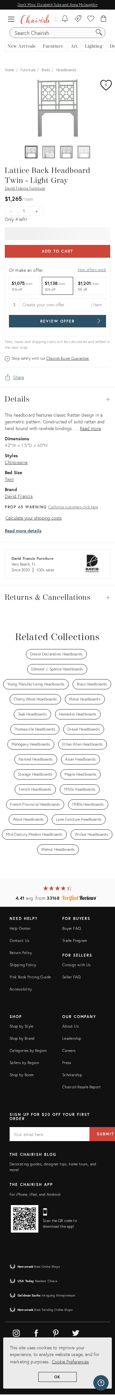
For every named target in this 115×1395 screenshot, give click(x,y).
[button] (13, 19)
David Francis (19, 496)
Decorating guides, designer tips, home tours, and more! (53, 1167)
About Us (70, 1026)
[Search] (99, 32)
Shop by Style (22, 1026)
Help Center (20, 928)
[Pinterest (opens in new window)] (55, 1332)
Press (66, 1062)
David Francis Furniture (25, 188)
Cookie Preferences (70, 1362)
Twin (9, 479)
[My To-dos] (65, 19)
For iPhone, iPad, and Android (35, 1194)
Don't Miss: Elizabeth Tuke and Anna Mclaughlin (57, 4)
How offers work (92, 269)
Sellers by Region (24, 1062)
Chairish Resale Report (81, 1087)
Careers (69, 1050)
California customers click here (73, 507)
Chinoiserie (16, 462)
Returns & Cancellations (57, 597)
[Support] (101, 1383)
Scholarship (72, 1074)
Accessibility (21, 989)
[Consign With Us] (78, 19)
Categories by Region (28, 1050)
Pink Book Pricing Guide (30, 977)
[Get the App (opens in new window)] (25, 1219)
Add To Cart (57, 251)
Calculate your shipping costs (33, 518)
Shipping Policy (23, 964)
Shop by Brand (22, 1038)
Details (57, 399)
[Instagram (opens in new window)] (16, 1332)
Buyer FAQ (71, 928)
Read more (90, 428)
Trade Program (74, 940)
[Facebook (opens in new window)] (36, 1332)
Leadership (71, 1038)
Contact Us (19, 940)
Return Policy (21, 952)
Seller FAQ (71, 977)
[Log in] (54, 19)
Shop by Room (22, 1074)
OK (57, 1377)
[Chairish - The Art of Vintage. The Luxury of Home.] (35, 19)
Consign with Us (76, 964)
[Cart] (103, 19)
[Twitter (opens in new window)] (75, 1332)
